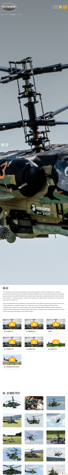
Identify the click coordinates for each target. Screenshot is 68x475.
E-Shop (56, 7)
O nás (6, 14)
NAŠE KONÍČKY (12, 14)
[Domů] (2, 15)
